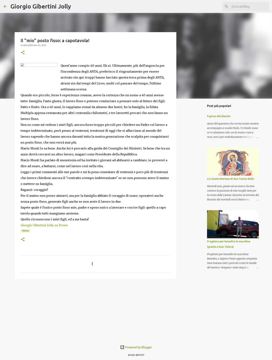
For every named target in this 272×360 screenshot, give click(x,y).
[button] (23, 52)
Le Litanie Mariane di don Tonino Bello (230, 178)
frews (25, 231)
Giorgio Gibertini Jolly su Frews (44, 225)
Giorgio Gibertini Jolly (40, 6)
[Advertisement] (95, 310)
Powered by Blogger (138, 347)
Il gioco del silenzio (219, 116)
